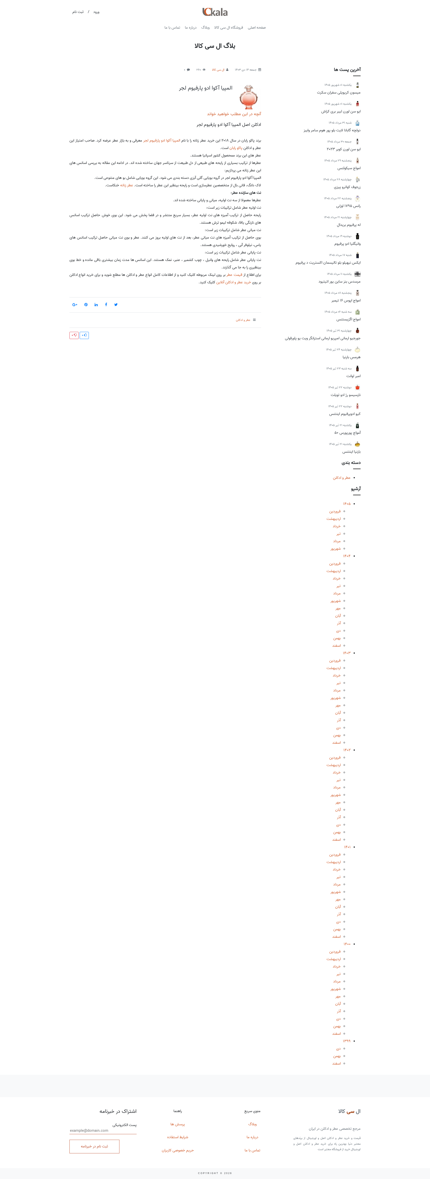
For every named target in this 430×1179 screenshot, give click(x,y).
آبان (338, 616)
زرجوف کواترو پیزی (347, 187)
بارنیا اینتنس (351, 452)
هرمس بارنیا (352, 357)
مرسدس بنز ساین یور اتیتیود (340, 282)
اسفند (336, 646)
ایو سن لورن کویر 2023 (344, 149)
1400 (347, 944)
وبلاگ (205, 28)
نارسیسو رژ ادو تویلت (346, 395)
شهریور (335, 549)
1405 (347, 504)
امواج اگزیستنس (348, 319)
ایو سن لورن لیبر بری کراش (341, 111)
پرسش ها (177, 1124)
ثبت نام (78, 12)
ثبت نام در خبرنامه (94, 1146)
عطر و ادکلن (342, 478)
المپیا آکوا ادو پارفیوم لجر (205, 88)
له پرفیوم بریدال (349, 225)
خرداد (337, 526)
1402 (347, 750)
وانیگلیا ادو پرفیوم (347, 244)
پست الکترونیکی (124, 1125)
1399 (347, 1041)
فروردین (335, 511)
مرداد (337, 541)
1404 (347, 556)
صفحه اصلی (257, 28)
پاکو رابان (235, 148)
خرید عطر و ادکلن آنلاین (233, 282)
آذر (339, 623)
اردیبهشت (333, 519)
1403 (347, 653)
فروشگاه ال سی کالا (228, 28)
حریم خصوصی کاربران (178, 1150)
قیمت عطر (234, 275)
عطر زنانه (126, 185)
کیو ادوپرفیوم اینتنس (345, 414)
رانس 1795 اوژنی (348, 206)
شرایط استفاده (177, 1137)
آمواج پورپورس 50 (347, 433)
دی (338, 631)
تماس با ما (172, 28)
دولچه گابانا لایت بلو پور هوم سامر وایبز (332, 130)
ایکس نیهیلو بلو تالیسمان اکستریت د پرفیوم (328, 263)
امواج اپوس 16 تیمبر (346, 300)
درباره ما (191, 28)
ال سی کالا (218, 69)
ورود (96, 12)
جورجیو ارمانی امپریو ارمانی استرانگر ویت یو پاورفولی (323, 338)
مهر (338, 608)
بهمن (337, 638)
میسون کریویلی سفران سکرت (339, 93)
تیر (338, 534)
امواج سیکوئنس (349, 168)
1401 (347, 847)
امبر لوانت (353, 376)
